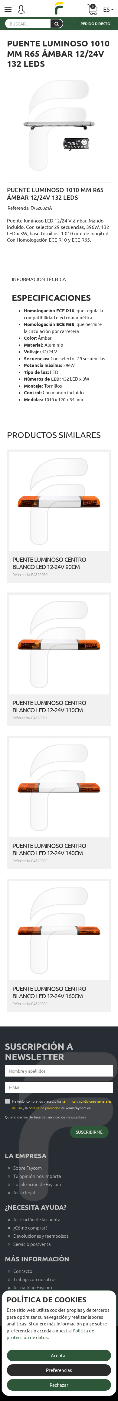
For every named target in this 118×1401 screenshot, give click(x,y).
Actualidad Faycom (32, 1287)
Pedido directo (95, 23)
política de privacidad (44, 1107)
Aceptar (59, 1355)
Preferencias (59, 1370)
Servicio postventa (32, 1244)
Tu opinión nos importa (37, 1176)
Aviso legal (24, 1192)
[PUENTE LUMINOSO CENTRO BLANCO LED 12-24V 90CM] (58, 501)
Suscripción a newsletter (39, 1051)
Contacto (22, 1271)
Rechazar (59, 1385)
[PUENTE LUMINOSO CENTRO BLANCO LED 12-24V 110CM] (58, 644)
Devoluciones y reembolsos (40, 1236)
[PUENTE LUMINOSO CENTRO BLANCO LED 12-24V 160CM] (58, 930)
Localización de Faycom (37, 1184)
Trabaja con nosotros (34, 1279)
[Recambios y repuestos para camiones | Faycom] (59, 9)
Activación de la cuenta (37, 1219)
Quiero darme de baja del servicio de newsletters (45, 1116)
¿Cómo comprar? (30, 1227)
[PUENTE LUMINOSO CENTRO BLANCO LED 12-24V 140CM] (58, 787)
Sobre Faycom (27, 1168)
